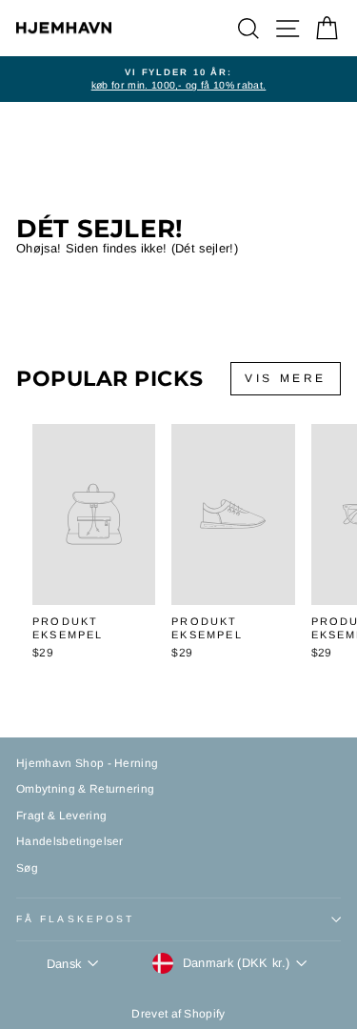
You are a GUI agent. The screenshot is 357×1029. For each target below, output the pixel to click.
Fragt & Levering (61, 815)
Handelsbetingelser (70, 841)
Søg (27, 868)
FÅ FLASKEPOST (75, 919)
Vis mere (286, 378)
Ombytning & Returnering (85, 789)
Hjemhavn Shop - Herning (87, 763)
